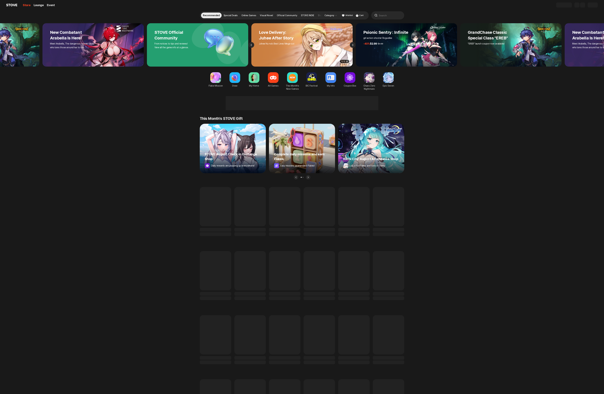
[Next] (352, 45)
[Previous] (251, 45)
